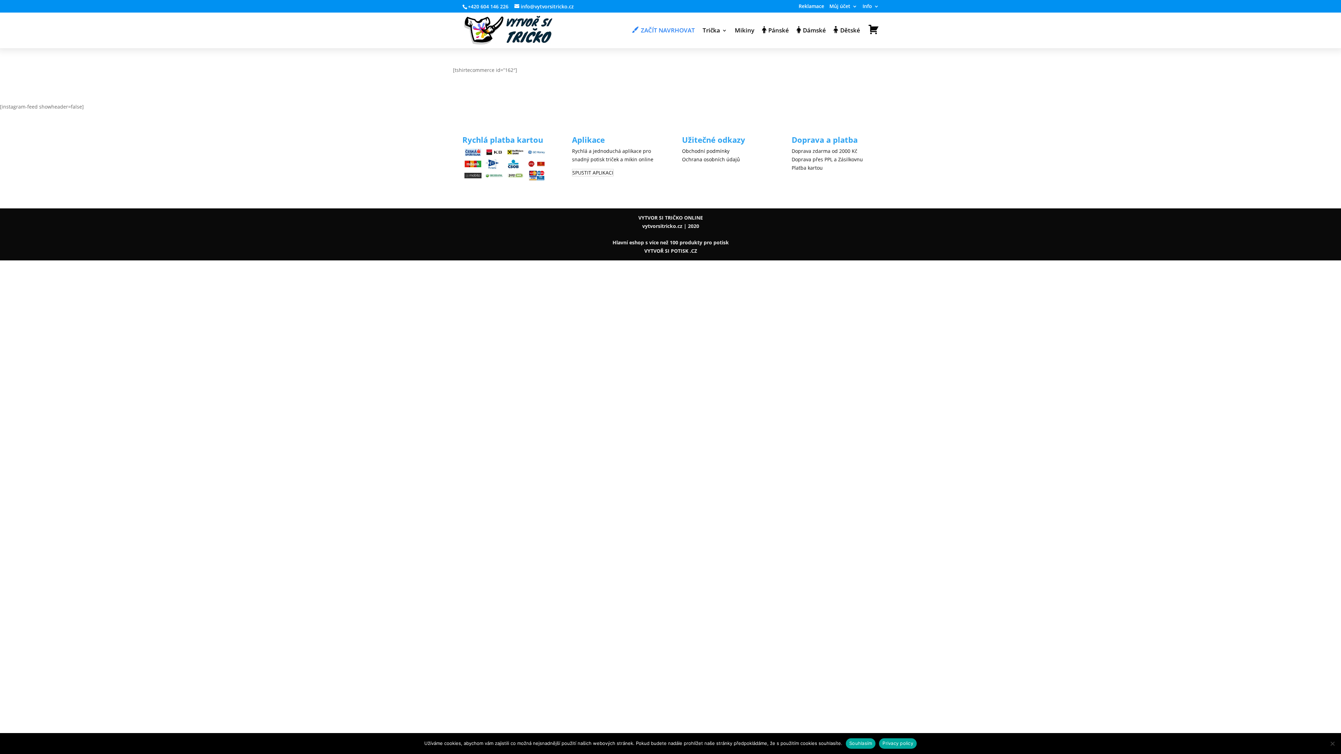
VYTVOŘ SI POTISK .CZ (670, 250)
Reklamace (811, 6)
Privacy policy (897, 743)
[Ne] (1332, 743)
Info (867, 6)
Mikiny (744, 31)
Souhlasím (860, 743)
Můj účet (839, 6)
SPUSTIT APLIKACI (592, 172)
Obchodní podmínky (706, 151)
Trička (711, 31)
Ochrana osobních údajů (711, 159)
